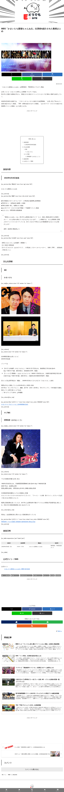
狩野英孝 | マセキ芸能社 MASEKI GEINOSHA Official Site (18, 522)
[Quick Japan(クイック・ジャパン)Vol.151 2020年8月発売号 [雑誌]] (20, 300)
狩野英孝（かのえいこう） (34, 156)
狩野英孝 (59, 575)
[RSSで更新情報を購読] (32, 625)
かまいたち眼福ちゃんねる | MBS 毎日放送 (17, 569)
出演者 (53, 575)
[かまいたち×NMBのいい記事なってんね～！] (20, 331)
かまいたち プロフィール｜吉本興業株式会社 (14, 404)
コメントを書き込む (32, 769)
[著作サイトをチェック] (16, 622)
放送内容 (26, 142)
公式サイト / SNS (28, 161)
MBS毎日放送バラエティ (26, 575)
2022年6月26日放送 (30, 144)
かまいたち (30, 151)
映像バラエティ (15, 575)
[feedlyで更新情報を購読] (47, 622)
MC (26, 149)
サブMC (27, 154)
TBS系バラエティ (38, 575)
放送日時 (26, 159)
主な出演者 (27, 147)
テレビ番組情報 (6, 575)
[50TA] (20, 448)
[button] (42, 78)
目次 (30, 139)
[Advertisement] (32, 37)
